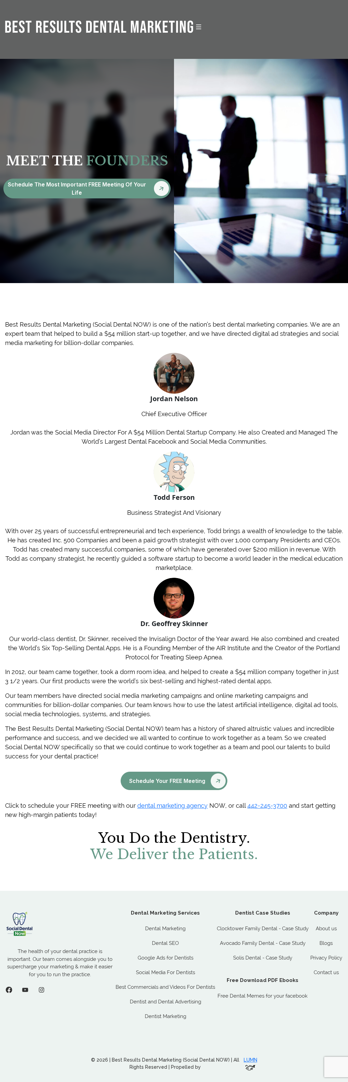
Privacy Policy (326, 958)
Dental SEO (165, 943)
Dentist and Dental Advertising (165, 1002)
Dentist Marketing (165, 1016)
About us (326, 928)
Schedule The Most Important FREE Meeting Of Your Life (77, 188)
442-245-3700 (267, 805)
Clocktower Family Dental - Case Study (263, 928)
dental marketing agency (172, 805)
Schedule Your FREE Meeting (167, 780)
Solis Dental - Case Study (262, 958)
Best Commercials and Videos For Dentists (165, 987)
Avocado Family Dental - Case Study (263, 943)
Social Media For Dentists (165, 972)
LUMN (250, 1060)
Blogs (326, 943)
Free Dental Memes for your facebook (263, 996)
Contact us (326, 972)
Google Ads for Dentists (165, 958)
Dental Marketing (165, 928)
